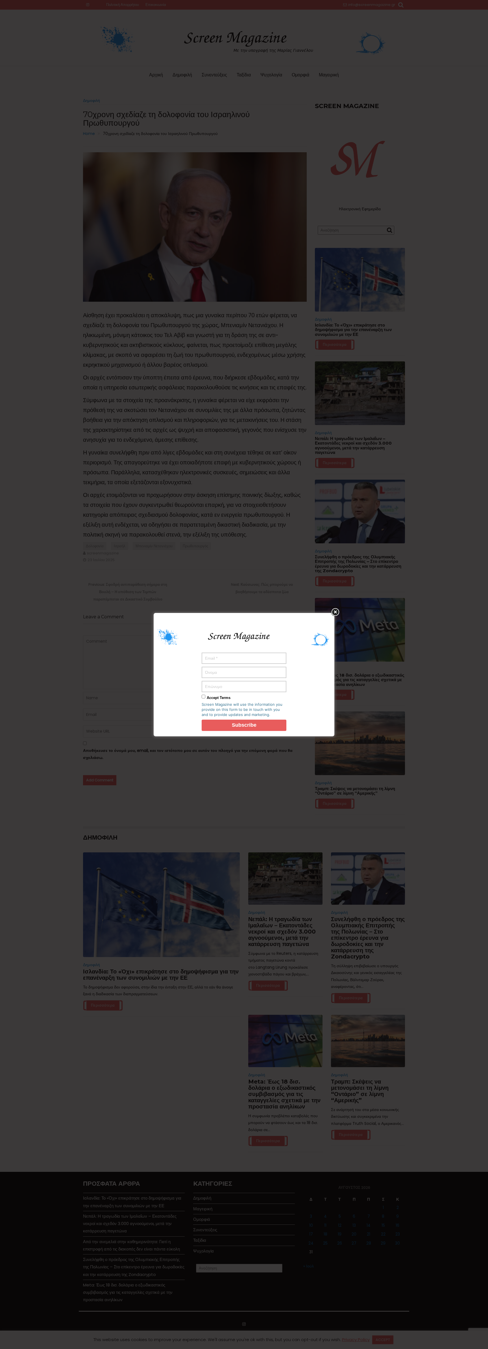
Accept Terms (218, 698)
